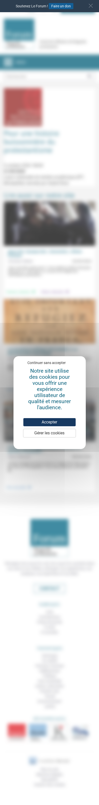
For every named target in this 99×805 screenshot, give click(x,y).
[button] (91, 6)
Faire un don (61, 6)
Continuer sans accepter (46, 363)
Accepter (49, 422)
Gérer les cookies (49, 433)
